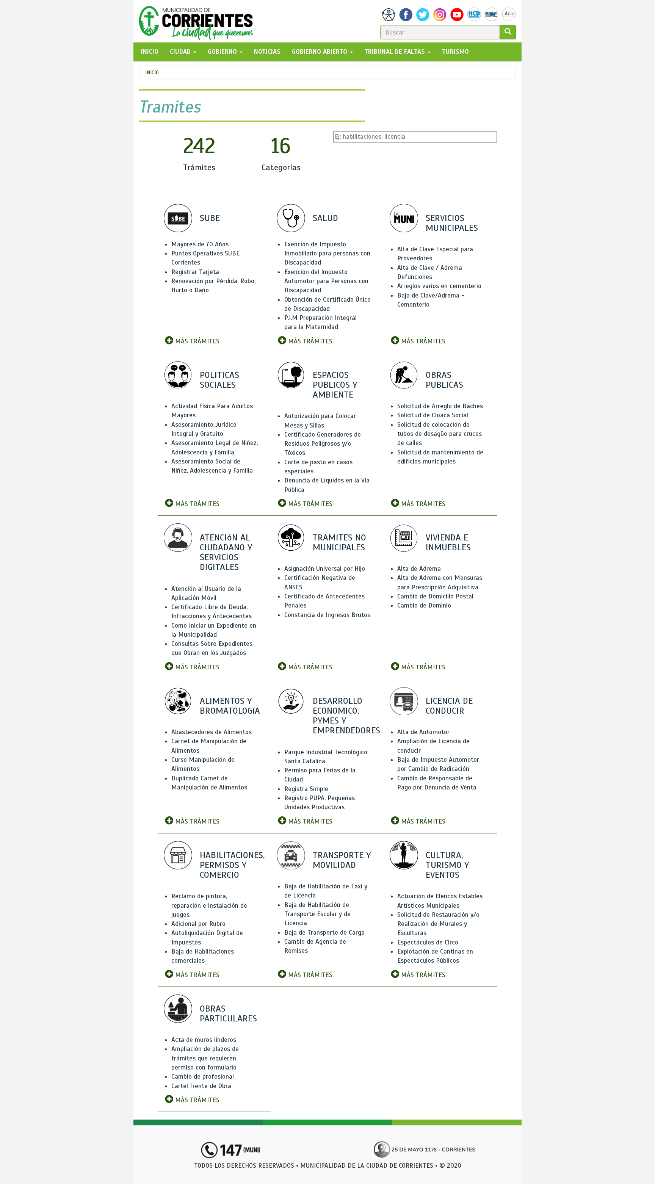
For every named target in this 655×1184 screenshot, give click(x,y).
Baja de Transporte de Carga (324, 933)
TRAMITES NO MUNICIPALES (339, 542)
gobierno (223, 52)
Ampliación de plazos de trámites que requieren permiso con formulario (205, 1058)
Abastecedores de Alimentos (211, 732)
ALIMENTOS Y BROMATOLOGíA (230, 705)
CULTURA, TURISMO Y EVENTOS (447, 864)
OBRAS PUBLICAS (444, 379)
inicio (149, 52)
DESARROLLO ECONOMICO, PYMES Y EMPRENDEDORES (346, 715)
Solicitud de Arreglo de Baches (440, 406)
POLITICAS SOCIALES (219, 379)
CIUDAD (181, 52)
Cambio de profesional (202, 1077)
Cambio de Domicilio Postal (435, 596)
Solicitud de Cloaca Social (432, 415)
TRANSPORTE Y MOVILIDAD (342, 860)
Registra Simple (306, 789)
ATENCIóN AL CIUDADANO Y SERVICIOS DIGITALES (226, 552)
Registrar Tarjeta (195, 272)
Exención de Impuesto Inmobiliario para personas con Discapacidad (327, 253)
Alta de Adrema (419, 569)
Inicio (152, 72)
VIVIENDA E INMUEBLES (448, 542)
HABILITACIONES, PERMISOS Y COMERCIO (232, 864)
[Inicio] (199, 21)
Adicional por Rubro (198, 924)
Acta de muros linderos (203, 1040)
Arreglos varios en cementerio (439, 286)
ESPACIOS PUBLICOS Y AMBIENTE (335, 384)
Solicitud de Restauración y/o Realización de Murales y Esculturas (438, 924)
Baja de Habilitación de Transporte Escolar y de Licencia (317, 914)
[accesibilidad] (388, 14)
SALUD (325, 218)
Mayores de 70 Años (200, 244)
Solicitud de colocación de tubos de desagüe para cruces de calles (439, 434)
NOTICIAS (267, 52)
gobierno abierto (320, 52)
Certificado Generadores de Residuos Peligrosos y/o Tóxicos (322, 444)
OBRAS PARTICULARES (228, 1013)
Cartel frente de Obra (201, 1086)
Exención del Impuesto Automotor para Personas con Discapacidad (326, 281)
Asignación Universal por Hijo (324, 569)
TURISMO (455, 52)
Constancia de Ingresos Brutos (327, 615)
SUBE (210, 218)
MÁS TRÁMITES (196, 341)
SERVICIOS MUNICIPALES (452, 222)
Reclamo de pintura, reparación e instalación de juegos (209, 905)
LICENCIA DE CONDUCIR (449, 705)
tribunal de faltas (395, 52)
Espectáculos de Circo (427, 942)
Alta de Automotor (423, 732)
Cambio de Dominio (424, 605)
